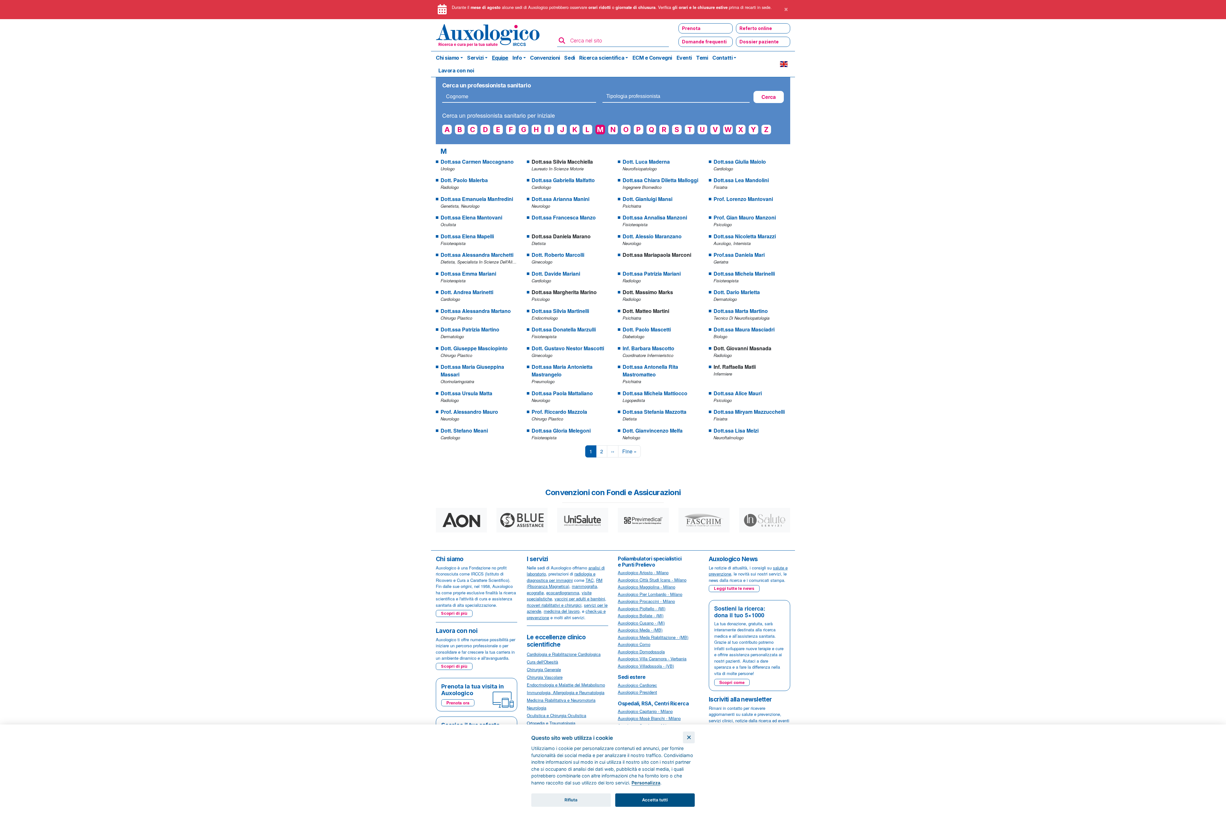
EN (783, 64)
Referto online (755, 28)
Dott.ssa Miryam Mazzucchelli (749, 411)
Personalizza (646, 782)
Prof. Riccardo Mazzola (559, 411)
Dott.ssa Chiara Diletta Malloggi (660, 180)
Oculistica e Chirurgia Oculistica (556, 715)
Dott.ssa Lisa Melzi (736, 430)
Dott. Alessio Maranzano (652, 236)
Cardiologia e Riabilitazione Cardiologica (564, 654)
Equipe (500, 58)
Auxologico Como (634, 644)
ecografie (535, 593)
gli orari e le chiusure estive (700, 7)
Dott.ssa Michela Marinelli (744, 273)
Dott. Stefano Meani (464, 430)
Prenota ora (457, 703)
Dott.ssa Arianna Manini (560, 199)
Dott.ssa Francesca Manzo (564, 217)
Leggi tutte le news (734, 588)
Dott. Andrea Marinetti (467, 292)
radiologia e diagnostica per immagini (561, 577)
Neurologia (536, 708)
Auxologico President (637, 692)
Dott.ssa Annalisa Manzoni (655, 217)
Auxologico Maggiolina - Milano (646, 587)
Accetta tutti (655, 799)
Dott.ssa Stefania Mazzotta (654, 411)
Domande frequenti (704, 41)
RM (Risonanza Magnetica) (564, 583)
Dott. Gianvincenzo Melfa (653, 430)
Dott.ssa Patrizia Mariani (652, 273)
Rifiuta (571, 799)
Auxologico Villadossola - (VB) (646, 666)
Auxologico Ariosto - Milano (643, 572)
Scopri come (732, 682)
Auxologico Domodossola (641, 652)
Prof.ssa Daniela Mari (739, 254)
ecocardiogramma (562, 593)
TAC (590, 580)
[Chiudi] (689, 737)
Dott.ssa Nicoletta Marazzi (745, 236)
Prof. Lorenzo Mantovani (743, 199)
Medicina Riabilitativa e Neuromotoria (561, 700)
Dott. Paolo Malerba (464, 180)
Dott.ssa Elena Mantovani (471, 217)
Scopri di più (454, 613)
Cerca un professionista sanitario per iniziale (498, 115)
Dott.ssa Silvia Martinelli (560, 311)
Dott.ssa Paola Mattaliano (562, 393)
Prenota (691, 28)
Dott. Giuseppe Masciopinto (474, 348)
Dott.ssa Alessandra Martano (476, 311)
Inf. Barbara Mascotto (648, 348)
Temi (702, 58)
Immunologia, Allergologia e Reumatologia (565, 692)
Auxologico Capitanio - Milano (645, 711)
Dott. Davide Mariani (556, 273)
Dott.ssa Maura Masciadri (744, 329)
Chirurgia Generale (544, 669)
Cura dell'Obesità (542, 662)
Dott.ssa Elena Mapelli (467, 236)
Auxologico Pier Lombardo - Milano (650, 594)
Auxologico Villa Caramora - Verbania (652, 659)
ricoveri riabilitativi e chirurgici (554, 605)
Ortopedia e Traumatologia (551, 723)
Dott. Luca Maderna (646, 161)
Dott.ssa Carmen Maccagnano (477, 161)
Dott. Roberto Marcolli (558, 254)
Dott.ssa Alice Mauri (738, 393)
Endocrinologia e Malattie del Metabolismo (566, 685)
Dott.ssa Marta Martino (741, 311)
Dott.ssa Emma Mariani (468, 273)
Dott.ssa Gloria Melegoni (561, 430)
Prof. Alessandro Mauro (469, 411)
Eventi (684, 58)
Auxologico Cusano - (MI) (641, 623)
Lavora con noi (456, 70)
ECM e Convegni (652, 58)
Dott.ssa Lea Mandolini (741, 180)
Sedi (569, 58)
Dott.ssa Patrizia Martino (470, 329)
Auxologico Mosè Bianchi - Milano (649, 718)
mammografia (584, 586)
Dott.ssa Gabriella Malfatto (563, 180)
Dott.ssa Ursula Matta (466, 393)
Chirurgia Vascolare (545, 677)
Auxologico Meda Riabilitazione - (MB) (653, 637)
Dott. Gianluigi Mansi (647, 199)
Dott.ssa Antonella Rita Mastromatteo (650, 370)
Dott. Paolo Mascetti (647, 329)
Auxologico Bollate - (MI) (640, 616)
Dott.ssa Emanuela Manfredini (477, 199)
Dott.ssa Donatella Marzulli (564, 329)
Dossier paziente (759, 41)
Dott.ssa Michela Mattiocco (655, 393)
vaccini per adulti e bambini (580, 599)
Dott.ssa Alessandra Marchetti (477, 254)
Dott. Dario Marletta (737, 292)
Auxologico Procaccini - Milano (646, 601)
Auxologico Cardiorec (637, 685)
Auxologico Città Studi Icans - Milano (652, 580)
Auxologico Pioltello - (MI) (641, 608)
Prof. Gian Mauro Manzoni (745, 217)
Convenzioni (545, 58)
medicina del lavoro (561, 611)
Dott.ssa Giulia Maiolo (740, 161)
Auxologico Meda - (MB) (640, 630)
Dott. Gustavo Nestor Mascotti (568, 348)
